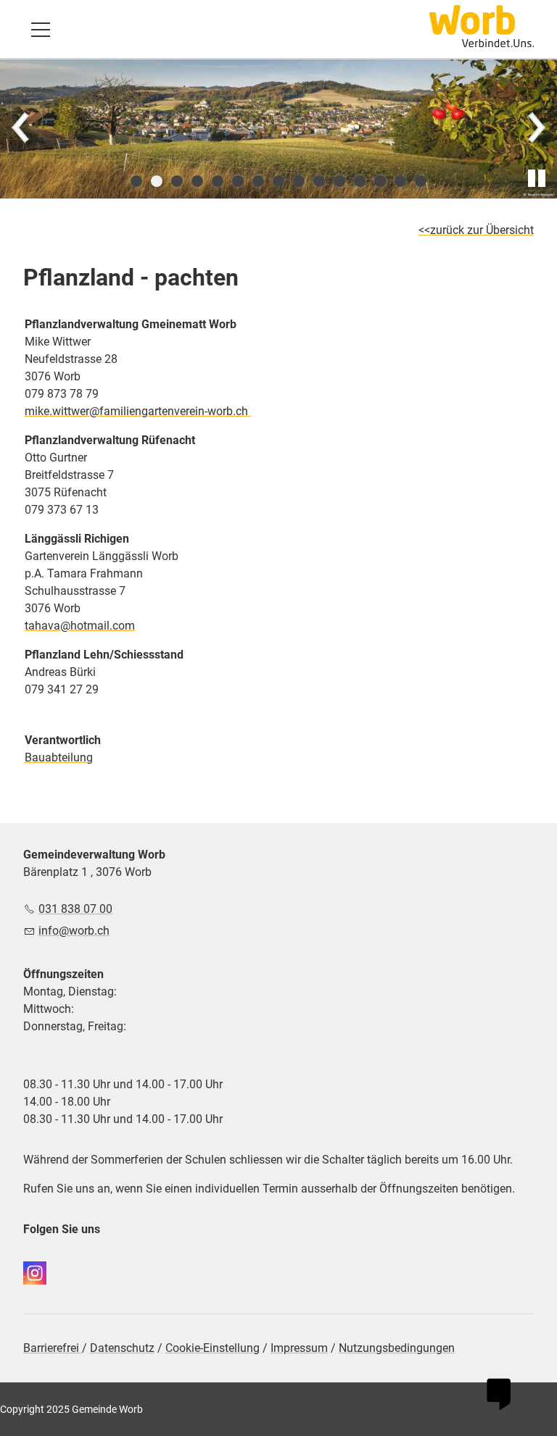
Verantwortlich (63, 740)
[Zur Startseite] (481, 26)
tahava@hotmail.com (80, 626)
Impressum (299, 1348)
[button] (40, 29)
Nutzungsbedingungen (397, 1348)
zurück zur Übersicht (482, 230)
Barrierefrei (52, 1348)
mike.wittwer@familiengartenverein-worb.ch (138, 411)
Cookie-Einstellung (212, 1348)
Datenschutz (122, 1348)
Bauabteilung (59, 757)
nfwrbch (75, 931)
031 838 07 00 (75, 909)
